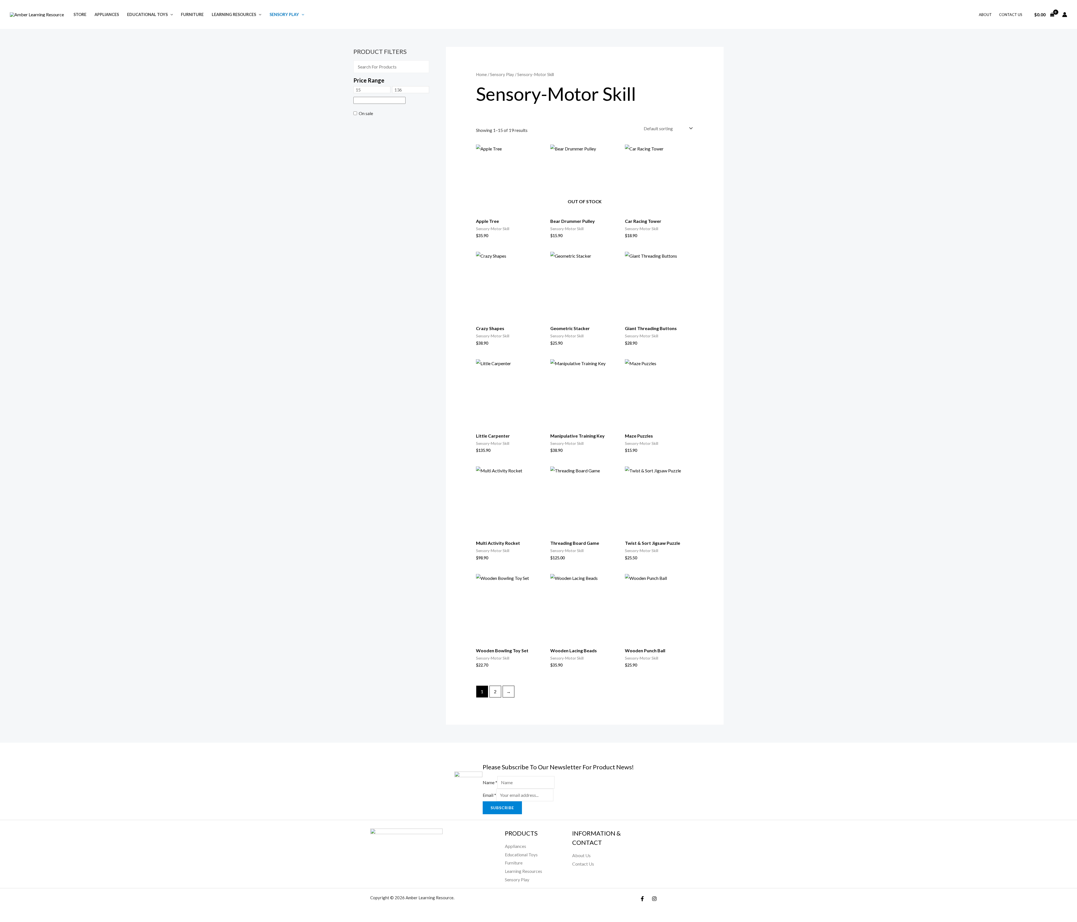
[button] (170, 14)
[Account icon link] (1064, 14)
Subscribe (502, 807)
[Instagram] (654, 898)
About (985, 14)
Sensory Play (284, 14)
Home (481, 74)
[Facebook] (642, 898)
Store (79, 14)
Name (490, 782)
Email (489, 795)
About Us (581, 855)
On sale (366, 113)
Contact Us (1010, 14)
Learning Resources (234, 14)
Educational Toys (147, 14)
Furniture (192, 14)
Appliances (107, 14)
